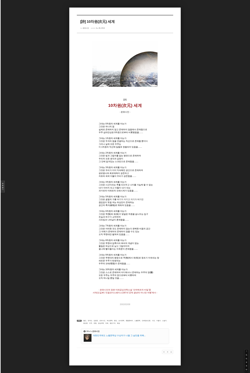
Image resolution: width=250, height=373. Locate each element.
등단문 (85, 323)
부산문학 (110, 320)
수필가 (158, 320)
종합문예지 (129, 320)
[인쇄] (246, 369)
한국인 (90, 320)
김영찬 (96, 320)
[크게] (246, 355)
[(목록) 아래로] (246, 366)
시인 (153, 320)
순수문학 (121, 320)
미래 (106, 323)
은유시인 (102, 320)
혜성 (118, 323)
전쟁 (95, 323)
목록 (3, 186)
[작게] (246, 358)
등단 (115, 320)
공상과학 (101, 323)
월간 (84, 320)
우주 (90, 323)
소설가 (164, 320)
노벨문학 (137, 320)
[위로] (246, 362)
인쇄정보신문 (146, 320)
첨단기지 (112, 323)
